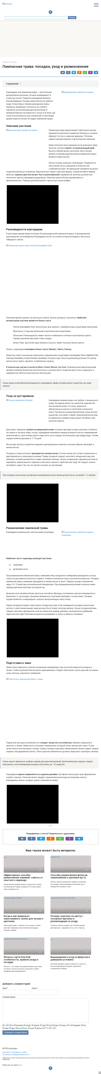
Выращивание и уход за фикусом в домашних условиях (70, 958)
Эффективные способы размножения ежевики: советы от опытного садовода (23, 878)
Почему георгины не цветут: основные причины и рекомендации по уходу (66, 919)
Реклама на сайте (19, 1052)
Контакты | (7, 1052)
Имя (5, 988)
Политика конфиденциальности (15, 1055)
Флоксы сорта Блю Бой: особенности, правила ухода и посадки (21, 960)
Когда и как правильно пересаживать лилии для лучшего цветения (23, 919)
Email (35, 988)
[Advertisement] (50, 39)
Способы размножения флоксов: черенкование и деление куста (69, 876)
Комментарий (8, 997)
